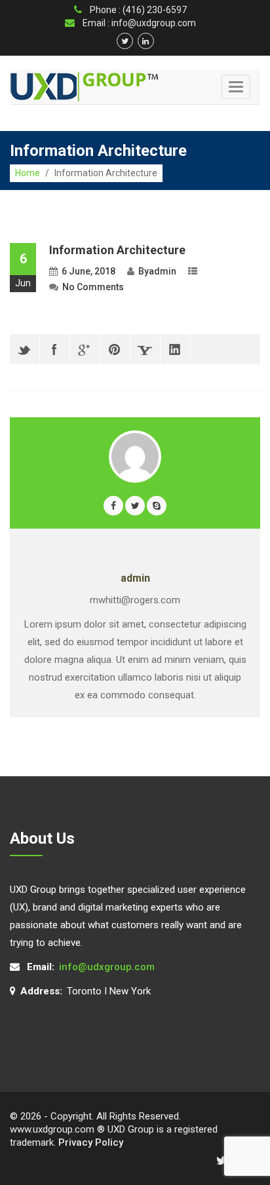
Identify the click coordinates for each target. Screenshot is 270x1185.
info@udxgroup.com (107, 967)
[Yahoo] (145, 349)
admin (162, 271)
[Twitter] (24, 349)
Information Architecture (117, 250)
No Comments (93, 287)
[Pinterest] (115, 349)
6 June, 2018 (88, 271)
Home (27, 173)
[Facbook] (113, 506)
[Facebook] (54, 349)
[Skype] (156, 506)
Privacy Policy (90, 1142)
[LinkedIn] (175, 349)
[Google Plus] (85, 349)
